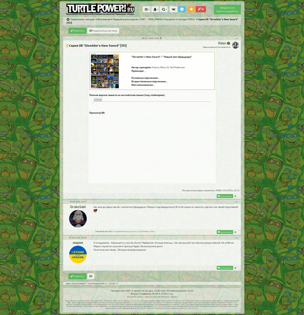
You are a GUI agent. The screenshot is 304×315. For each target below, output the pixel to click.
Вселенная (103, 19)
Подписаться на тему (104, 30)
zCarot (133, 301)
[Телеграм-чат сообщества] (182, 9)
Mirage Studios (137, 303)
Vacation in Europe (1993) (179, 19)
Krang (170, 293)
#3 (236, 238)
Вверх (174, 296)
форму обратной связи (190, 308)
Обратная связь (135, 296)
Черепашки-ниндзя (82, 19)
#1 (237, 38)
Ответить (78, 30)
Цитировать (226, 196)
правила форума (157, 306)
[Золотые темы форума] (191, 9)
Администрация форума (157, 296)
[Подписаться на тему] (90, 276)
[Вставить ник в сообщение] (235, 196)
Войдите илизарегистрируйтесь (227, 9)
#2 (236, 202)
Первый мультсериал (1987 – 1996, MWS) (137, 19)
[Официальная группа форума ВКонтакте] (173, 9)
